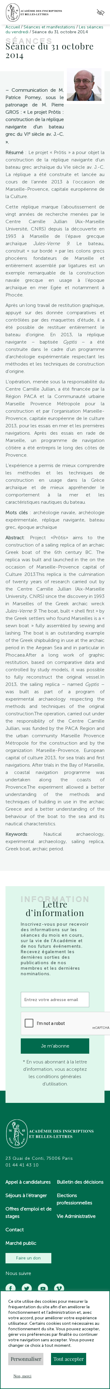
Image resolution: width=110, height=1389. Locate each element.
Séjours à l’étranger (26, 1195)
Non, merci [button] (22, 1376)
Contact (15, 1229)
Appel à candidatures (28, 1182)
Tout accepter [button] (68, 1359)
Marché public (21, 1243)
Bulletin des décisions (80, 1182)
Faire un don (28, 1258)
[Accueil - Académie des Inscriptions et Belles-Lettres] (50, 1134)
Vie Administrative (76, 1216)
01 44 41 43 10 (22, 1165)
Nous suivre (18, 1273)
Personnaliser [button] (26, 1359)
